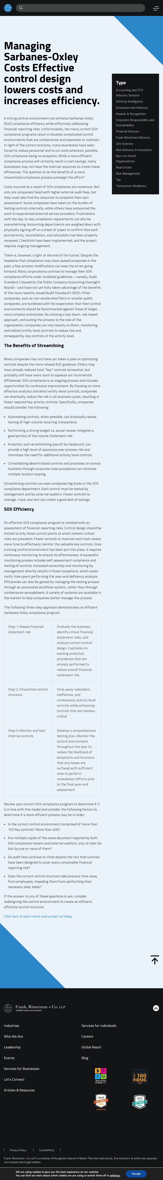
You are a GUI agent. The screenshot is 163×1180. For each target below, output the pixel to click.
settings (115, 1175)
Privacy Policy (18, 1150)
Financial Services (127, 131)
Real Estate (124, 167)
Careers (87, 1036)
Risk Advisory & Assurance (134, 149)
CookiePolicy (46, 1150)
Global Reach (91, 1047)
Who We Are (13, 1036)
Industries (11, 1025)
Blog (85, 1058)
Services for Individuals (99, 1025)
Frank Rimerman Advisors (133, 137)
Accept (136, 1174)
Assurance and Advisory (132, 107)
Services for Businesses (21, 1068)
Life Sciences (124, 143)
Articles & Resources (19, 1090)
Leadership (12, 1047)
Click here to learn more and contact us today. (38, 916)
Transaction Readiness (131, 185)
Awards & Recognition (131, 113)
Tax (118, 179)
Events (9, 1058)
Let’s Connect (14, 1079)
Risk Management (128, 173)
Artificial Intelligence (129, 101)
